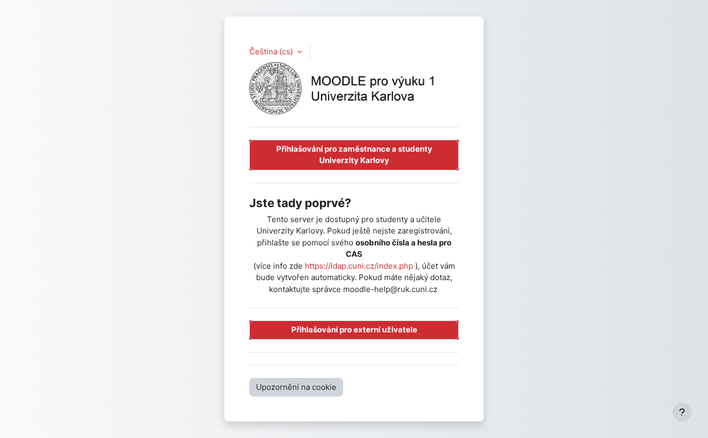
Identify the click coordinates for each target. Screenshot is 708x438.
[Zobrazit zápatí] (682, 412)
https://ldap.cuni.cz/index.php (359, 266)
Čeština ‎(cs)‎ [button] (272, 51)
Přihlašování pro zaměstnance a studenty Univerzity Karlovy (354, 155)
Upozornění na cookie (296, 387)
